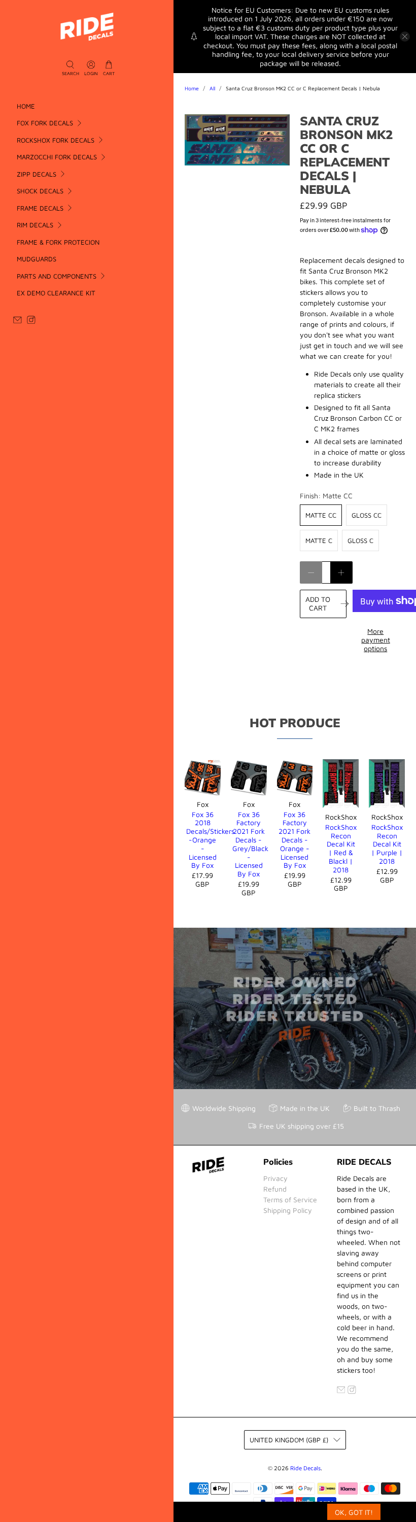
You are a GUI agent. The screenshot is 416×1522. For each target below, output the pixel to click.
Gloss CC (367, 515)
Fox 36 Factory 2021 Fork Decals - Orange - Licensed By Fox (294, 840)
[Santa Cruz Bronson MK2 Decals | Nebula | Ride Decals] (237, 140)
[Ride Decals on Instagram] (31, 321)
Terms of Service (290, 1199)
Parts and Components (56, 276)
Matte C (318, 540)
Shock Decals (40, 191)
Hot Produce (295, 722)
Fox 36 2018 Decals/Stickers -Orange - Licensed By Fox (202, 840)
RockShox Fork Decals (55, 140)
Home (26, 106)
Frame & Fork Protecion (58, 242)
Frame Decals (40, 208)
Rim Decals (35, 225)
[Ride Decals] (87, 26)
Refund (275, 1189)
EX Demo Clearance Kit (56, 293)
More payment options (375, 640)
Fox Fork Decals (45, 123)
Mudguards (36, 259)
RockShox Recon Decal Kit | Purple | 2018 (387, 844)
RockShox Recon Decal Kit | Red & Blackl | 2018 (341, 848)
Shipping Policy (287, 1210)
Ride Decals (305, 1468)
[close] (405, 36)
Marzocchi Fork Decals (57, 157)
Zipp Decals (36, 174)
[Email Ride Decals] (17, 321)
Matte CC (320, 515)
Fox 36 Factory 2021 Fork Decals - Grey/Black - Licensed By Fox (248, 844)
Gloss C (360, 540)
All (212, 88)
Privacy (275, 1178)
